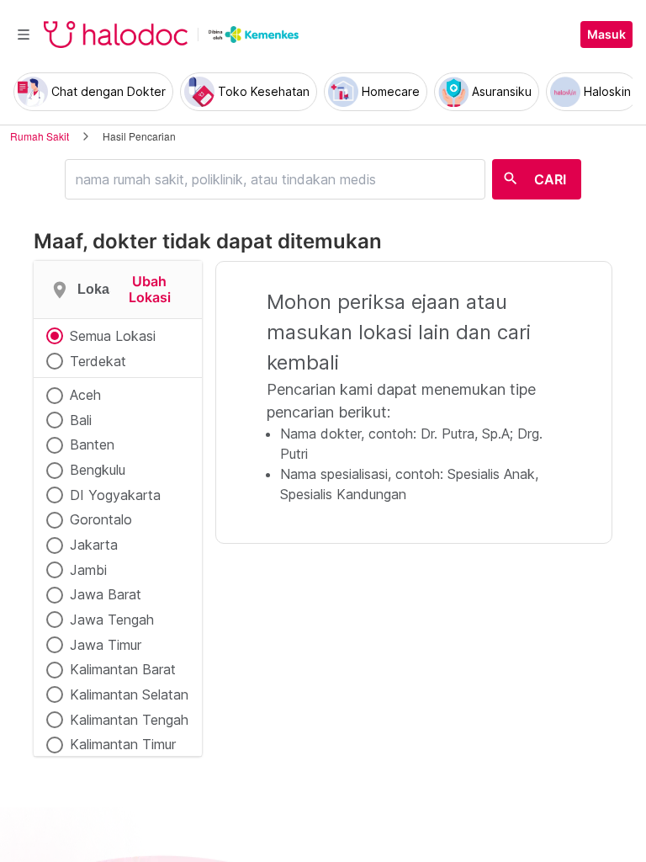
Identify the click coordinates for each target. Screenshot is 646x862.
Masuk (606, 34)
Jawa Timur (105, 644)
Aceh (85, 394)
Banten (92, 444)
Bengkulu (97, 469)
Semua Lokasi (113, 335)
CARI (550, 179)
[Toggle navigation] (23, 34)
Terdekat (98, 361)
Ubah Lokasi (150, 289)
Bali (81, 420)
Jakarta (94, 544)
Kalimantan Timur (123, 744)
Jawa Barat (105, 594)
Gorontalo (101, 519)
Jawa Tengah (112, 619)
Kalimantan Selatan (129, 694)
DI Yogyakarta (115, 495)
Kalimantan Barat (123, 669)
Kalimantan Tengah (129, 719)
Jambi (88, 569)
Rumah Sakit (39, 136)
